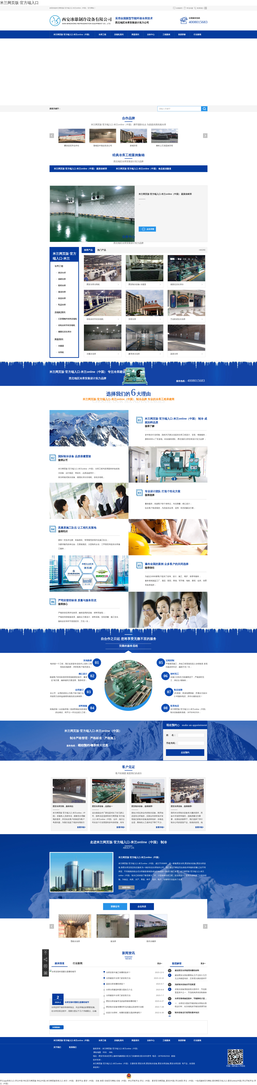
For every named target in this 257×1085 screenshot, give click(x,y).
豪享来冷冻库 (134, 354)
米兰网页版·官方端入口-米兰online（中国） (72, 34)
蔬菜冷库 (174, 354)
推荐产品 (88, 250)
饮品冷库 (62, 298)
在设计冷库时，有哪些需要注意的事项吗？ (124, 1013)
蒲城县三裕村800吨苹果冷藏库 (153, 182)
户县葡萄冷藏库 (184, 182)
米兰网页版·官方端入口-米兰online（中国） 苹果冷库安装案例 (84, 175)
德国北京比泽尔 (64, 332)
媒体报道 (59, 963)
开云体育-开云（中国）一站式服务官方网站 (193, 1081)
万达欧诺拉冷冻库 (177, 319)
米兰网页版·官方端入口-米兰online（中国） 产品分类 (64, 261)
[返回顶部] (45, 952)
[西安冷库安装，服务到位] (69, 802)
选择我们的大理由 (128, 393)
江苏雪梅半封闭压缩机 (67, 319)
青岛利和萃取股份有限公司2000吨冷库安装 (109, 182)
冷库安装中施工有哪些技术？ (118, 972)
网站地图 (97, 1052)
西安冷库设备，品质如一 (102, 806)
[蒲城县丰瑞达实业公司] (102, 135)
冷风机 (61, 352)
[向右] (250, 71)
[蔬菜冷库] (186, 350)
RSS (105, 1052)
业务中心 (151, 34)
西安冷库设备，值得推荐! (181, 806)
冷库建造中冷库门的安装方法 (118, 978)
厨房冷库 (62, 273)
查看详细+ (81, 827)
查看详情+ (126, 887)
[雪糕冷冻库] (75, 926)
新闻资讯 (128, 953)
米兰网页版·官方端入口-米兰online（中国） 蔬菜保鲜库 (80, 168)
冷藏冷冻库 (91, 354)
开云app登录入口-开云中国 (11, 1081)
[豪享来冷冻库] (144, 350)
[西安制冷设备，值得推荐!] (147, 802)
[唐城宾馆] (133, 135)
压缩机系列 (119, 34)
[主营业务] (45, 973)
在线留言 (179, 8)
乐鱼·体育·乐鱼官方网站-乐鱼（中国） (112, 1081)
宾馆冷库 (132, 319)
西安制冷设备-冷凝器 (137, 284)
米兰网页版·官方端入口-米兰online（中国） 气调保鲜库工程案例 (153, 175)
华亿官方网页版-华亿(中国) (34, 1081)
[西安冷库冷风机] (102, 281)
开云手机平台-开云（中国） (139, 1081)
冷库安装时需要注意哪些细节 (77, 1002)
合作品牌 (128, 118)
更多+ (159, 963)
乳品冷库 (62, 305)
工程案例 (166, 34)
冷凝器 (61, 346)
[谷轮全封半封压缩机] (102, 315)
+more (202, 250)
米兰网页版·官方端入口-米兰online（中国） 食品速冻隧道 (143, 168)
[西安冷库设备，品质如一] (108, 802)
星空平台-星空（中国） (85, 1081)
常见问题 (190, 8)
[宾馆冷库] (144, 315)
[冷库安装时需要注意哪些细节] (63, 972)
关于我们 (57, 1047)
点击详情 (150, 229)
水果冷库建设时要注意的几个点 (119, 990)
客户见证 (128, 767)
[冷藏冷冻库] (102, 350)
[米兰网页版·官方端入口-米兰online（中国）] (81, 25)
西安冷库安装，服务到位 (63, 806)
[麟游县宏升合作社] (71, 135)
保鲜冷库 (62, 279)
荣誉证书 (115, 906)
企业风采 (142, 906)
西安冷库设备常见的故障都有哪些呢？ (122, 1001)
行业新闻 (197, 34)
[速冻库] (113, 926)
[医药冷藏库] (151, 926)
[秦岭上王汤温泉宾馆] (164, 135)
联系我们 (200, 8)
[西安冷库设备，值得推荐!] (187, 802)
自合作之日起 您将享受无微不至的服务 (128, 638)
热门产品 (101, 250)
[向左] (6, 71)
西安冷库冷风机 (93, 284)
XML (111, 1052)
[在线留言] (45, 966)
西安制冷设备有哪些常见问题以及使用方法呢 (125, 1007)
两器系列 (135, 34)
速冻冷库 (62, 292)
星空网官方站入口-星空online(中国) (227, 1081)
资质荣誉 (182, 34)
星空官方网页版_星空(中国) (163, 1081)
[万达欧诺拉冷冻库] (186, 315)
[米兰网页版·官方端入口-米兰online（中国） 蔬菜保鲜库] (92, 241)
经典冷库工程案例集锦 (128, 155)
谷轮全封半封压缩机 (66, 325)
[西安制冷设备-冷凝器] (144, 281)
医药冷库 (62, 285)
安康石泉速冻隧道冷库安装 (67, 182)
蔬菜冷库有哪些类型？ (115, 984)
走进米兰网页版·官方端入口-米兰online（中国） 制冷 (128, 842)
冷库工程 (102, 34)
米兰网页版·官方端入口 (19, 3)
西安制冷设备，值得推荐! (142, 806)
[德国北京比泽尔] (186, 281)
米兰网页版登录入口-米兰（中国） (60, 1081)
